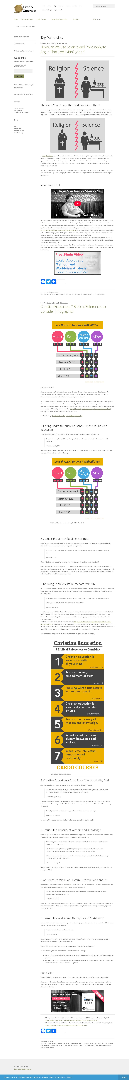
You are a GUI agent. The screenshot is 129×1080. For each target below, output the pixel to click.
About (49, 6)
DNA (58, 294)
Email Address (19, 66)
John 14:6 (61, 1045)
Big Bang (54, 294)
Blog (55, 6)
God (73, 294)
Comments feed (19, 130)
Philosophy (89, 294)
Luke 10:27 (76, 1045)
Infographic (49, 1041)
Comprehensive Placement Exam (23, 94)
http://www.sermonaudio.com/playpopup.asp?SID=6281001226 (65, 1025)
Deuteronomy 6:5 (78, 1043)
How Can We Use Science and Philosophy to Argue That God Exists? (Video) (73, 49)
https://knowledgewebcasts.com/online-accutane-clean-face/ (90, 409)
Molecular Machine (80, 294)
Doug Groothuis (47, 156)
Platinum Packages (27, 19)
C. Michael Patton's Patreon (63, 1077)
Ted (57, 43)
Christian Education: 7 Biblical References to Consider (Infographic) (73, 309)
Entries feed (17, 128)
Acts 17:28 (47, 1043)
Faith (61, 294)
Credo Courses (41, 19)
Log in (16, 126)
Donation (76, 19)
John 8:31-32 (68, 1045)
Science (96, 294)
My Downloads (58, 10)
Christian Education (56, 1043)
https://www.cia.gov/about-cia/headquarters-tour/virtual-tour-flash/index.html (71, 1020)
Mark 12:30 (83, 1045)
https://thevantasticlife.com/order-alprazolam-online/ (59, 230)
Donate (75, 6)
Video (56, 292)
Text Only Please (19, 108)
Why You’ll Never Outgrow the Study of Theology (67, 416)
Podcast (61, 6)
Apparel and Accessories (59, 19)
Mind (97, 1045)
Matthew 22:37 (91, 1045)
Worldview (102, 294)
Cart (81, 6)
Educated (97, 1043)
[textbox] (25, 43)
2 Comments (64, 43)
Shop (16, 19)
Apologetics (50, 292)
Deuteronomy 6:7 (89, 1043)
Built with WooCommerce (22, 1069)
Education (104, 1043)
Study (46, 1047)
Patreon (68, 6)
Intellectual (54, 1045)
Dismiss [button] (124, 1077)
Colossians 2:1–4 (68, 1043)
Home (43, 6)
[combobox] (25, 43)
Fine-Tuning (67, 294)
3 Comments (64, 303)
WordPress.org (18, 133)
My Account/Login (47, 10)
